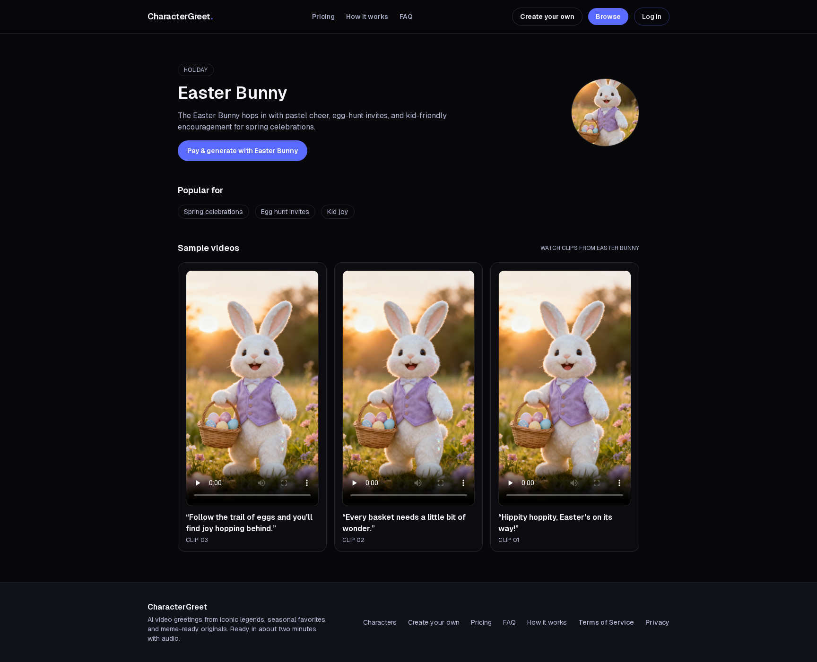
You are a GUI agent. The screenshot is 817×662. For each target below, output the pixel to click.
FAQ (406, 16)
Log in (651, 16)
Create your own (547, 16)
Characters (380, 622)
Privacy (657, 622)
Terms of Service (606, 622)
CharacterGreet (180, 16)
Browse (608, 16)
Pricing (323, 16)
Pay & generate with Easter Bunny (242, 150)
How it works (367, 16)
